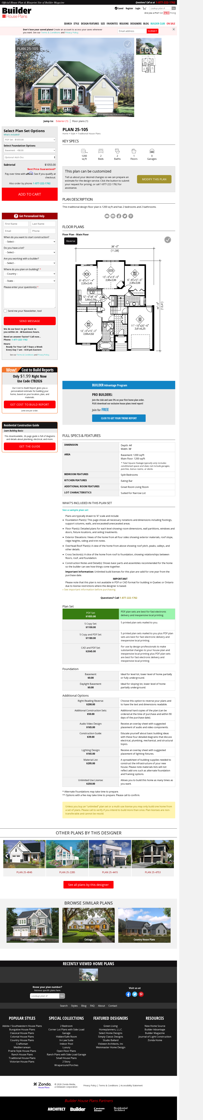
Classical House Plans (22, 1033)
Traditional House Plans (89, 133)
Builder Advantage (155, 1029)
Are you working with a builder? (21, 258)
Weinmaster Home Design (110, 1047)
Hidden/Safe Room (66, 1036)
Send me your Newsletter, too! (25, 311)
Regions (124, 23)
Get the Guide (29, 446)
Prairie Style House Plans (22, 1051)
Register (129, 8)
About (101, 1005)
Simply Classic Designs (110, 1036)
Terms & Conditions (50, 32)
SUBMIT (152, 31)
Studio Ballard (110, 1040)
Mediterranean (22, 1047)
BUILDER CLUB (158, 23)
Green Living (111, 1026)
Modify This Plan (154, 179)
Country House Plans (22, 1040)
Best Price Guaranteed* (41, 169)
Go (173, 8)
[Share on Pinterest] (131, 216)
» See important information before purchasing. (89, 589)
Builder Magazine (155, 1033)
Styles (74, 1005)
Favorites (112, 23)
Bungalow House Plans (22, 1029)
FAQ (92, 1005)
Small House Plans (66, 1058)
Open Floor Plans (66, 1051)
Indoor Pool (66, 1043)
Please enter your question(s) (21, 287)
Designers (135, 23)
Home (65, 133)
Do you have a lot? (14, 247)
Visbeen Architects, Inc (110, 1043)
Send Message (29, 321)
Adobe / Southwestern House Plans (22, 1026)
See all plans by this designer (88, 885)
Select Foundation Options (19, 145)
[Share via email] (107, 216)
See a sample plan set (75, 510)
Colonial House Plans (22, 1036)
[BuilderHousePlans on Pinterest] (141, 994)
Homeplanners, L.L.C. (110, 1029)
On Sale (171, 23)
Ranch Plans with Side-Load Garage (66, 1054)
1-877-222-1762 (41, 183)
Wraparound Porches (66, 1065)
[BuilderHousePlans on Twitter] (135, 994)
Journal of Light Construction (155, 1036)
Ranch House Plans (22, 1054)
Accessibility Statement (132, 1085)
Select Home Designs (110, 1033)
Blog (146, 23)
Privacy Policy (71, 32)
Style (76, 23)
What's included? (12, 134)
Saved (120, 8)
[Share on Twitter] (125, 216)
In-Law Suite (66, 1040)
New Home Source (155, 1026)
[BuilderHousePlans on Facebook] (128, 994)
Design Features (90, 23)
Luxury (66, 1047)
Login (137, 8)
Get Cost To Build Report (29, 404)
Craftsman (22, 1043)
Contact (112, 1005)
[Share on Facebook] (119, 216)
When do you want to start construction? (26, 237)
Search (64, 1005)
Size (103, 23)
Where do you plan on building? (22, 269)
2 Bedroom (66, 1026)
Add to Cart (29, 194)
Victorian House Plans (22, 1061)
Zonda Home (155, 1040)
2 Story (66, 1061)
